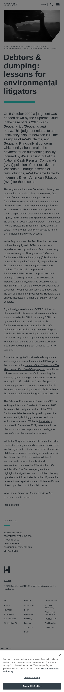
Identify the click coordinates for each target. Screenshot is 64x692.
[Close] (60, 654)
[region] (32, 671)
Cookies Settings (32, 677)
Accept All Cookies (32, 686)
